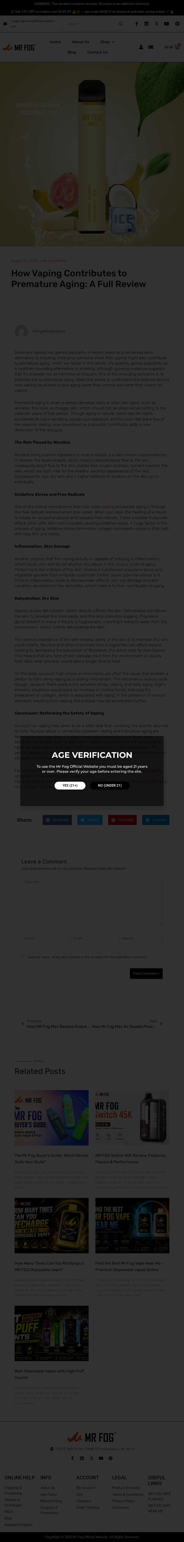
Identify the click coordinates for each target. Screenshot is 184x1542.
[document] (92, 771)
